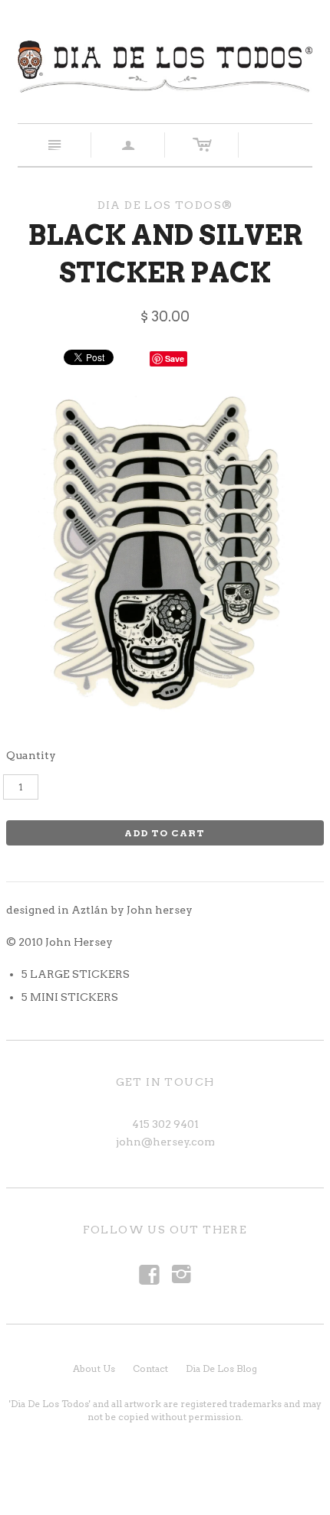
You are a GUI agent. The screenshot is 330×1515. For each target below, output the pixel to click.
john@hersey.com (165, 1141)
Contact (150, 1368)
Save (174, 358)
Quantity (31, 755)
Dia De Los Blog (221, 1368)
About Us (94, 1368)
